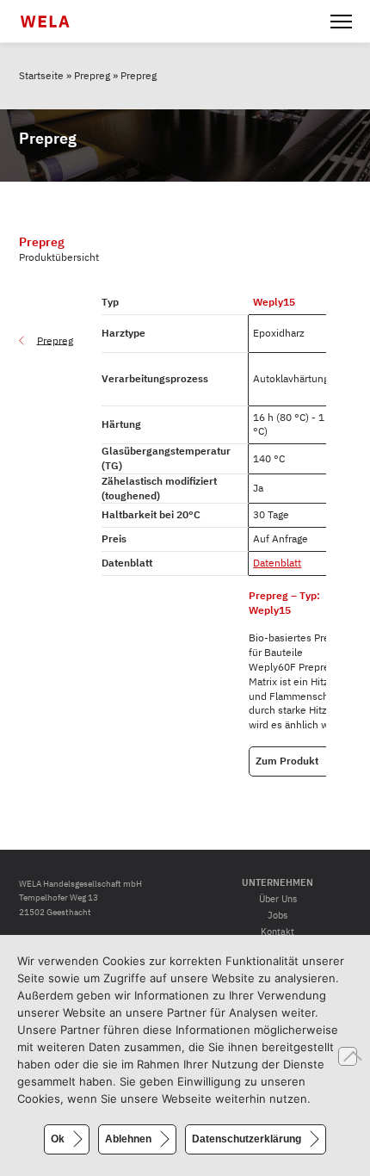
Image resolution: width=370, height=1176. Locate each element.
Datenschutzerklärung (246, 1139)
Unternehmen (277, 882)
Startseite (41, 75)
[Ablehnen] (347, 1056)
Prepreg (92, 75)
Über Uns (278, 899)
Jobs (277, 915)
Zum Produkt (287, 760)
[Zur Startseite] (55, 21)
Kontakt (277, 931)
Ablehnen (128, 1139)
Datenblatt (277, 562)
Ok (58, 1139)
